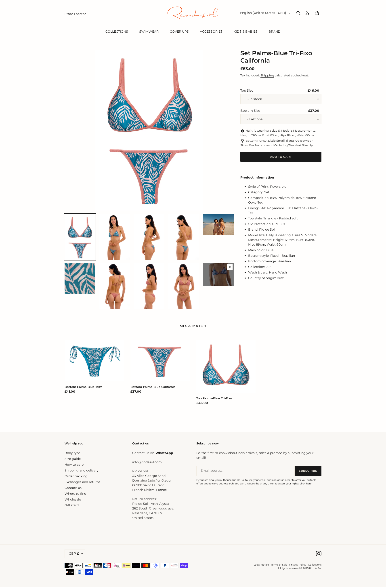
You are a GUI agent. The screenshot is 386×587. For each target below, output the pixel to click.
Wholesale (73, 499)
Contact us (73, 488)
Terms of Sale (279, 564)
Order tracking (76, 476)
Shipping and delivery (82, 470)
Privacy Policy (298, 564)
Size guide (73, 459)
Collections (314, 564)
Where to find (75, 494)
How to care (74, 465)
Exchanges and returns (82, 482)
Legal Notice (261, 564)
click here (306, 483)
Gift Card (72, 505)
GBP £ (74, 553)
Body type (72, 453)
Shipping (267, 75)
